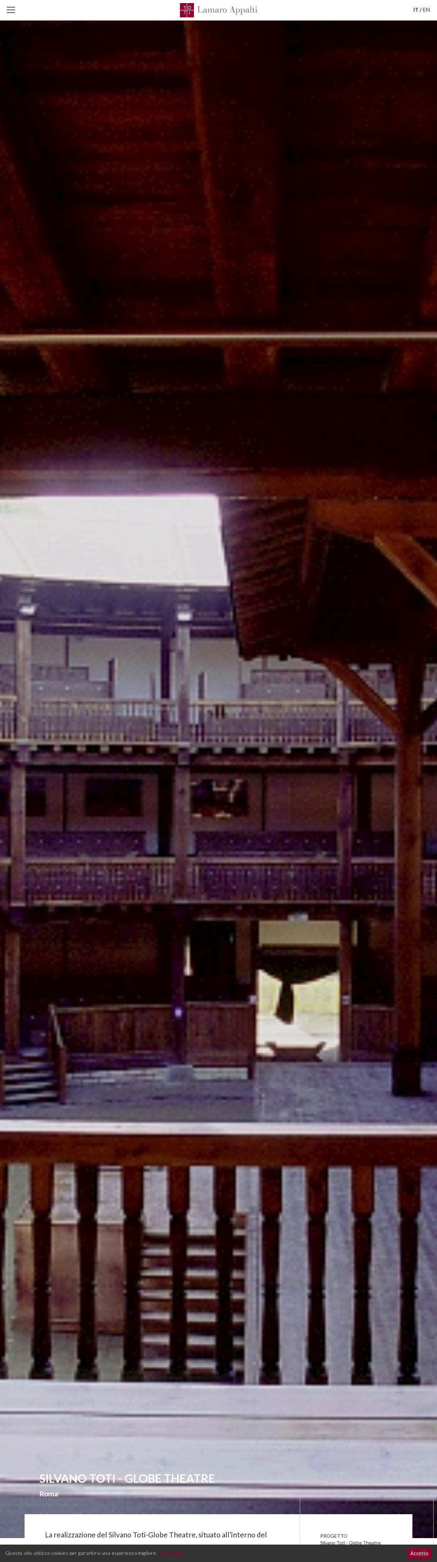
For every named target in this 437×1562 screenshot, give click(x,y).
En (426, 9)
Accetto (419, 1553)
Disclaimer (171, 1553)
